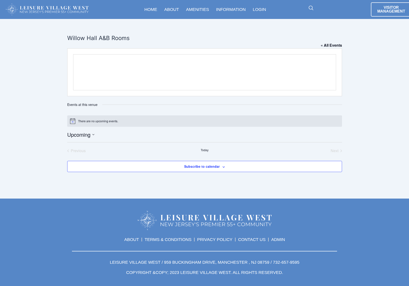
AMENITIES (197, 9)
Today (205, 150)
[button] (311, 8)
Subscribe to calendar (202, 166)
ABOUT (171, 9)
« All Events (331, 45)
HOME (150, 9)
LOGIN (259, 9)
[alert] (204, 121)
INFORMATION (231, 9)
